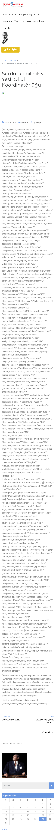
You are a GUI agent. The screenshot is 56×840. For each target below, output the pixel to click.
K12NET (7, 28)
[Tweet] (46, 732)
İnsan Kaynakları (35, 21)
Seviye (38, 122)
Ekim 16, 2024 (10, 122)
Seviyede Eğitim (27, 14)
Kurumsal (8, 14)
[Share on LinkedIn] (52, 732)
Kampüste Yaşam (12, 21)
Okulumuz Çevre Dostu (45, 721)
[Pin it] (49, 732)
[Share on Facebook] (42, 732)
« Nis (4, 829)
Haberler (25, 122)
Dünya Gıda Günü (11, 720)
